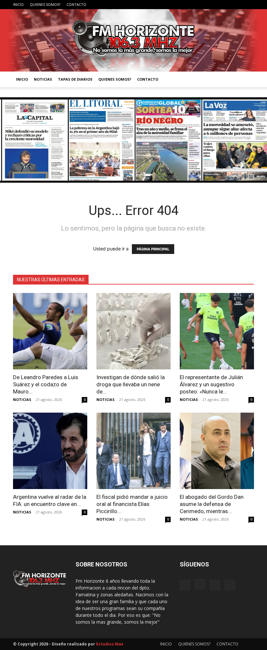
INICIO (18, 4)
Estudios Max (109, 644)
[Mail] (238, 4)
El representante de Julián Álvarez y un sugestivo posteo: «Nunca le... (211, 384)
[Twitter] (249, 4)
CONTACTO (76, 4)
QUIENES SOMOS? (45, 4)
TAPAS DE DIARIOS (75, 79)
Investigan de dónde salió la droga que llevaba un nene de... (130, 384)
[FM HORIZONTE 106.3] (133, 40)
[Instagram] (227, 4)
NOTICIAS (43, 79)
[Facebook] (217, 4)
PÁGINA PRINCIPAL (153, 249)
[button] (246, 79)
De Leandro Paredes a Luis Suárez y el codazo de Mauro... (45, 384)
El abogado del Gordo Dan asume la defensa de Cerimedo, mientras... (212, 504)
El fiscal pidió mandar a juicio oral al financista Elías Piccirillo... (132, 504)
